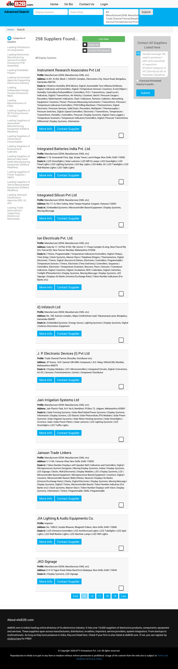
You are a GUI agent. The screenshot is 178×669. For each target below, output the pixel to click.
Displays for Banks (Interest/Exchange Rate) (69, 276)
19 (115, 596)
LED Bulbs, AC (99, 164)
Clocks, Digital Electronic (76, 481)
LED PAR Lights (100, 534)
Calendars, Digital (101, 269)
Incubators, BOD (82, 269)
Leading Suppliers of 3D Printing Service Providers (18, 113)
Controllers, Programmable (109, 260)
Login (104, 4)
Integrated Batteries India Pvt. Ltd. (64, 148)
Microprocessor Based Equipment (88, 474)
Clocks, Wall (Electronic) (63, 471)
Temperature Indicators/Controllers (54, 105)
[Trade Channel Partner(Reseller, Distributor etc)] (121, 18)
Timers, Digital (56, 260)
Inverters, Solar (44, 421)
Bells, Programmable (94, 490)
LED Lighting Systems (62, 164)
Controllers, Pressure (72, 114)
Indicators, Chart (71, 98)
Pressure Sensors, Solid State (63, 108)
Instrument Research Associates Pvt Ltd (68, 70)
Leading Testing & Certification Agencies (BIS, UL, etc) (17, 199)
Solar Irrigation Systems (60, 418)
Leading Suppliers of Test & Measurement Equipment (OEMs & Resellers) (18, 186)
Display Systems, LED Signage (62, 573)
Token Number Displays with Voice (98, 487)
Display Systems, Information (64, 121)
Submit (146, 12)
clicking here (14, 638)
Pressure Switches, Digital (50, 111)
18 (107, 596)
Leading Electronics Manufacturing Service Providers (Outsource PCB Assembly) (18, 60)
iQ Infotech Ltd (48, 307)
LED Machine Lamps (80, 534)
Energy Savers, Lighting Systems (85, 322)
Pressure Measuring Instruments (84, 101)
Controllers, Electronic (48, 266)
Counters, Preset (58, 101)
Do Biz (68, 4)
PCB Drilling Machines (84, 105)
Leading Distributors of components (18, 48)
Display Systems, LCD (111, 471)
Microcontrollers (79, 369)
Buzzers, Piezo (92, 266)
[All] (121, 12)
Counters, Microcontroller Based (53, 477)
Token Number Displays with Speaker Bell (68, 465)
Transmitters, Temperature (108, 111)
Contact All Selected (99, 50)
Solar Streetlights (113, 418)
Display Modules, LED (88, 471)
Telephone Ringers (90, 257)
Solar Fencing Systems (58, 412)
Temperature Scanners (48, 117)
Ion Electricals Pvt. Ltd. (55, 238)
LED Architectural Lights (86, 530)
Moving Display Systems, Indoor (89, 468)
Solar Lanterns (72, 161)
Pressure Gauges (109, 95)
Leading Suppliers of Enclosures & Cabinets (18, 148)
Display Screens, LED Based (64, 415)
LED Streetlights (55, 161)
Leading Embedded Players (17, 71)
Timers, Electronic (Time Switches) (77, 263)
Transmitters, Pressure (113, 101)
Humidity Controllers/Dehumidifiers (54, 92)
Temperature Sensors (90, 88)
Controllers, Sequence (107, 263)
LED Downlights (109, 161)
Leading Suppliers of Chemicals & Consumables (18, 138)
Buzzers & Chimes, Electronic (79, 260)
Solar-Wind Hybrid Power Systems (89, 412)
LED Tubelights (115, 164)
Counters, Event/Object (114, 88)
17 (99, 596)
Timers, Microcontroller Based (78, 484)
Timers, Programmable (58, 253)
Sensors (105, 266)
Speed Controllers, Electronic (79, 111)
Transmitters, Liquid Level (105, 92)
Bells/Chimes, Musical (82, 477)
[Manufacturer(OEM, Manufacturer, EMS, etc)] (121, 15)
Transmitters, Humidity (48, 114)
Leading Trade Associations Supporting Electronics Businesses (15, 213)
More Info (45, 129)
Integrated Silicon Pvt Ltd (57, 195)
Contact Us (86, 4)
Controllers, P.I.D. (82, 92)
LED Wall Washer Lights (57, 534)
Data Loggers (117, 114)
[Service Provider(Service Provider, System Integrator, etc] (121, 21)
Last (123, 596)
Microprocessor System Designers (54, 468)
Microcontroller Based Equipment (85, 207)
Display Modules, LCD (58, 369)
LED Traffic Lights (59, 425)
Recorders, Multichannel (49, 98)
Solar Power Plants (63, 421)
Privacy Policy (95, 658)
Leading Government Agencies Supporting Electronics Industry (18, 80)
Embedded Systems (57, 207)
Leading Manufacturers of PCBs (16, 103)
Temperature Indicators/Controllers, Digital (82, 117)
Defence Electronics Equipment (54, 326)
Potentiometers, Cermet (67, 372)
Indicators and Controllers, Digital (61, 88)
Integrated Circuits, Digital (101, 369)
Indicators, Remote (90, 98)
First (75, 596)
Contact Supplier (68, 129)
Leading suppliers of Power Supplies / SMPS (18, 174)
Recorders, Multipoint (90, 108)
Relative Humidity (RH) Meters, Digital (66, 85)
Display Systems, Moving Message (79, 273)
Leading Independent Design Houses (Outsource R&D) (18, 91)
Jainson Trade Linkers (54, 452)
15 (84, 596)
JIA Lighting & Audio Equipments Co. (65, 518)
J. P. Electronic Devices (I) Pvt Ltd (63, 353)
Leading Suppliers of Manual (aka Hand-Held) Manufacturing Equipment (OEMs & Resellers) (18, 161)
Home (54, 4)
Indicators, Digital (46, 95)
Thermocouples (110, 108)
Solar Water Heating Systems (88, 418)
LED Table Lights (66, 167)
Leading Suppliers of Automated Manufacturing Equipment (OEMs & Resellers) (18, 126)
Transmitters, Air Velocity (69, 95)
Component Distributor (91, 372)
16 (92, 596)
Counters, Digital (64, 269)
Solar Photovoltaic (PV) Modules (96, 415)
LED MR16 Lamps (90, 161)
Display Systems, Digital (96, 114)
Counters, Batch (91, 95)
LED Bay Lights (82, 164)
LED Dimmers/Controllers (60, 530)
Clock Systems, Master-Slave (65, 257)
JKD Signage (47, 561)
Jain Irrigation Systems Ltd (58, 400)
